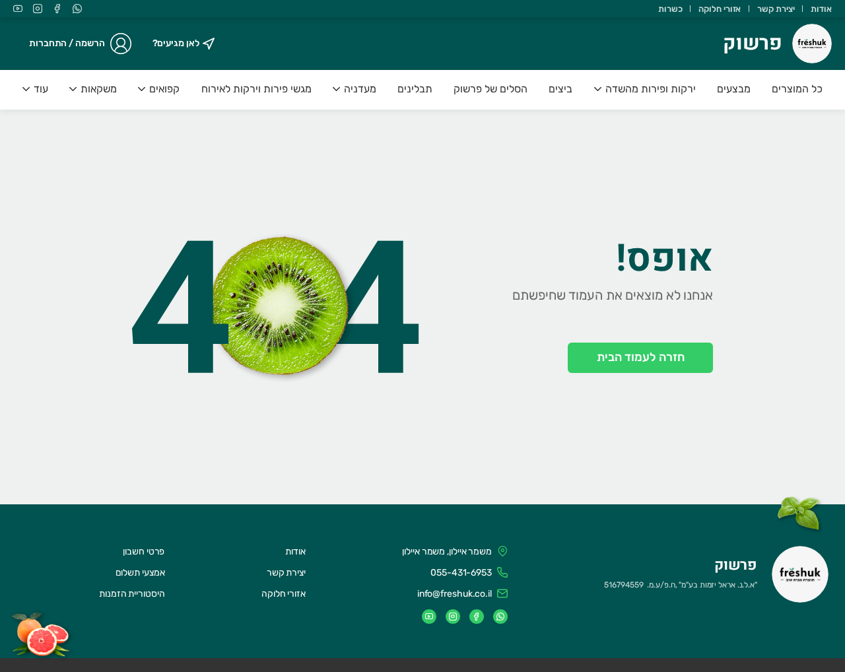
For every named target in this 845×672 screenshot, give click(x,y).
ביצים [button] (560, 89)
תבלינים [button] (414, 89)
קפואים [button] (164, 89)
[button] (645, 90)
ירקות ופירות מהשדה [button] (650, 89)
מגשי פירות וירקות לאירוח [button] (256, 89)
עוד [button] (41, 89)
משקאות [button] (99, 89)
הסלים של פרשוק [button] (490, 89)
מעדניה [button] (360, 89)
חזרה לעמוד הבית (641, 357)
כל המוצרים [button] (797, 89)
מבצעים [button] (734, 89)
